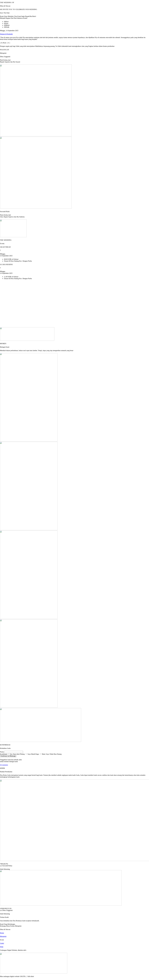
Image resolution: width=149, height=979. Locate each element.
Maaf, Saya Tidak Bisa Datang (51, 754)
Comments (4, 765)
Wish (1, 947)
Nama (2, 752)
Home (2, 933)
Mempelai (3, 936)
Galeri (2, 943)
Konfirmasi (4, 754)
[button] (6, 34)
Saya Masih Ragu (33, 754)
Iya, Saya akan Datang (17, 754)
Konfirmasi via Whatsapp (8, 756)
